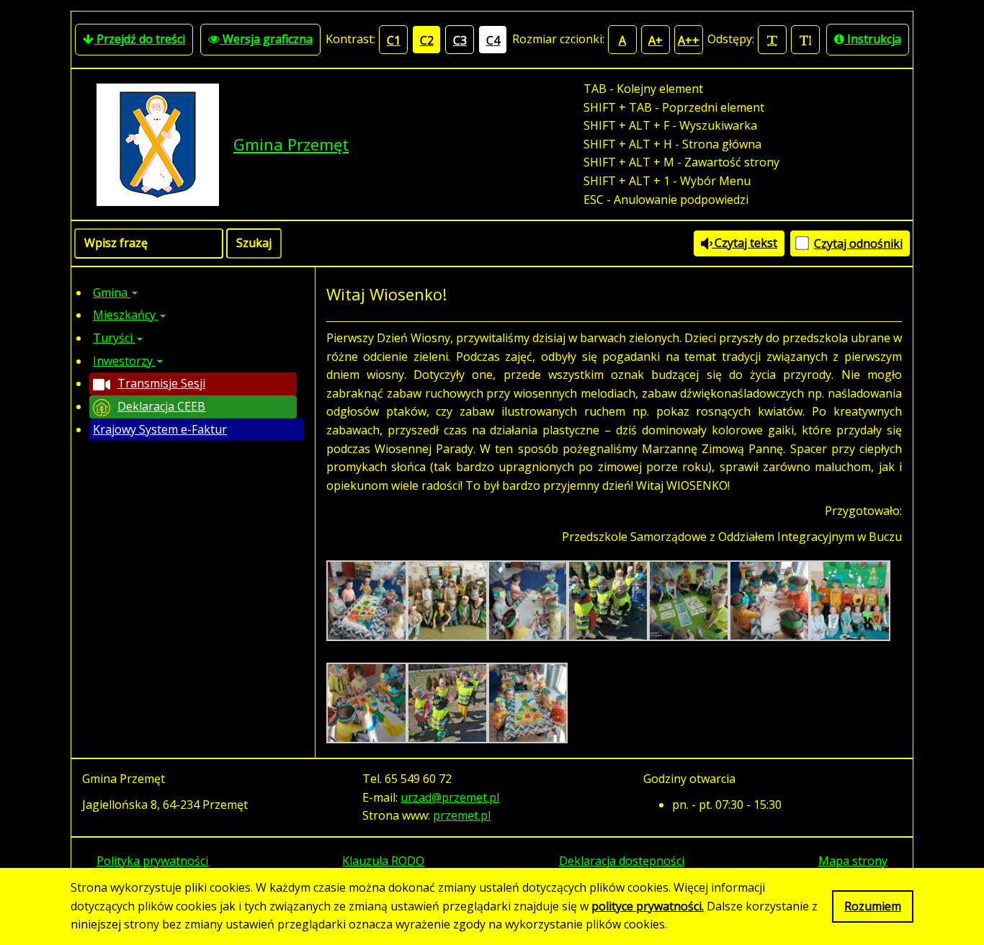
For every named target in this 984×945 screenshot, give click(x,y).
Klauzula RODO (383, 861)
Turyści (114, 338)
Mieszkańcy (125, 315)
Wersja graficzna (266, 39)
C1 (394, 40)
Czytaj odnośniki (858, 243)
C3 (460, 40)
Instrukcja (872, 39)
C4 (493, 40)
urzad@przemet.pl (450, 797)
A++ (688, 40)
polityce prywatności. (647, 906)
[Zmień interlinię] (805, 39)
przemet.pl (462, 815)
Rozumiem (872, 906)
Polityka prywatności (152, 861)
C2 (427, 40)
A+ (655, 40)
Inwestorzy (124, 361)
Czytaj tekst (744, 243)
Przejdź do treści (139, 39)
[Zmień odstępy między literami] (772, 39)
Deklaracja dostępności (621, 861)
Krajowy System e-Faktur (160, 429)
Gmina (111, 292)
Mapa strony (852, 861)
